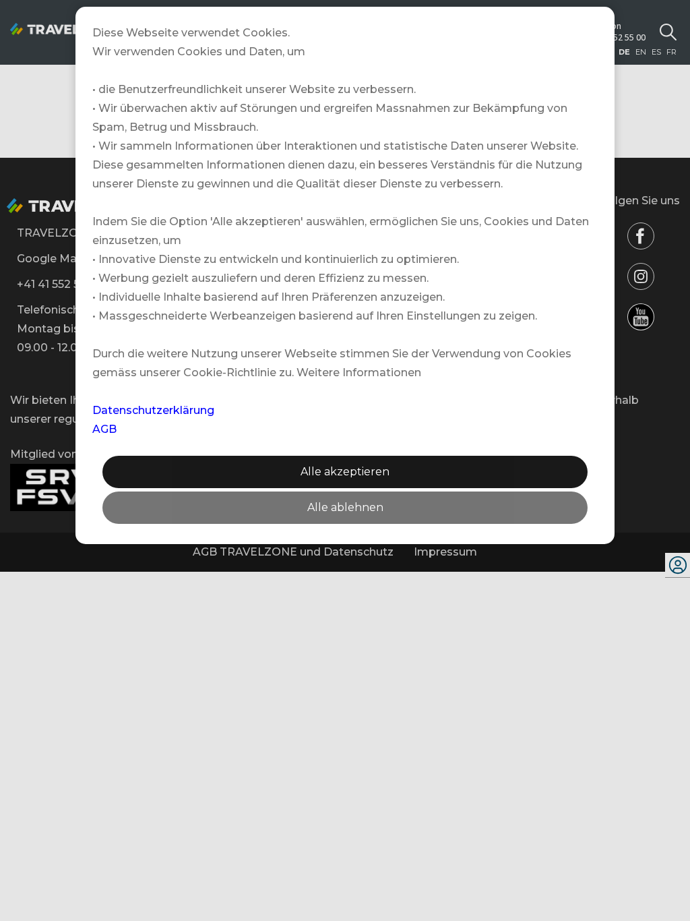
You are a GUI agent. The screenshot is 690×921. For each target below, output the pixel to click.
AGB (104, 429)
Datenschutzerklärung (153, 410)
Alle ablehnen (345, 507)
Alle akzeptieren (345, 471)
